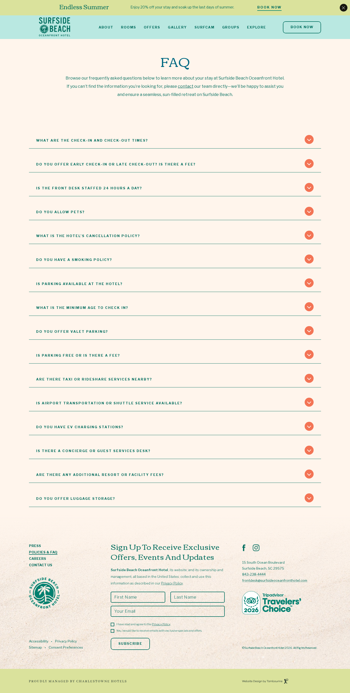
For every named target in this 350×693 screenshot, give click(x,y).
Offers (152, 27)
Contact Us (40, 565)
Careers (37, 559)
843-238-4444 (254, 574)
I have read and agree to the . (143, 624)
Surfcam (204, 27)
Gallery (177, 27)
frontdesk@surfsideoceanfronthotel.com (274, 580)
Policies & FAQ (43, 552)
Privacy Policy (66, 641)
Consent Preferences (66, 647)
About (106, 27)
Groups (231, 27)
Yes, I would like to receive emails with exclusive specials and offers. (159, 630)
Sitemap (35, 647)
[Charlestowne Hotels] (135, 681)
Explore (256, 27)
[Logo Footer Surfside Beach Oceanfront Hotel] (44, 594)
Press (35, 546)
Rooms (128, 27)
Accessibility (38, 641)
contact (185, 86)
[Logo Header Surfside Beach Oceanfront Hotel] (54, 27)
